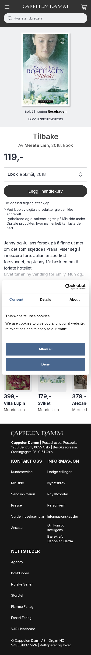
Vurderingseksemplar (27, 516)
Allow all (45, 349)
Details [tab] (45, 299)
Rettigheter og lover (55, 645)
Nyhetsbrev (56, 483)
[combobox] (45, 18)
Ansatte (17, 528)
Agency (17, 562)
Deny (45, 364)
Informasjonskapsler (62, 516)
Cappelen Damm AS (30, 640)
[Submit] (9, 18)
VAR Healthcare (23, 629)
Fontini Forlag (21, 618)
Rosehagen (57, 111)
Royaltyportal (57, 494)
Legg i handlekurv (45, 191)
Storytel (17, 595)
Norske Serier (22, 584)
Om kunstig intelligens (55, 527)
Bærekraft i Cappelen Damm (60, 538)
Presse (16, 505)
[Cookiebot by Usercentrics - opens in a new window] (65, 287)
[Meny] (7, 7)
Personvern (56, 505)
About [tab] (75, 299)
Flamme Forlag (22, 607)
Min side (17, 483)
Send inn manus (23, 494)
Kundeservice (22, 472)
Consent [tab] (16, 299)
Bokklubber (20, 573)
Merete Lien (36, 145)
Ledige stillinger (59, 472)
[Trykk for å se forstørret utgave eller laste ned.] (45, 69)
